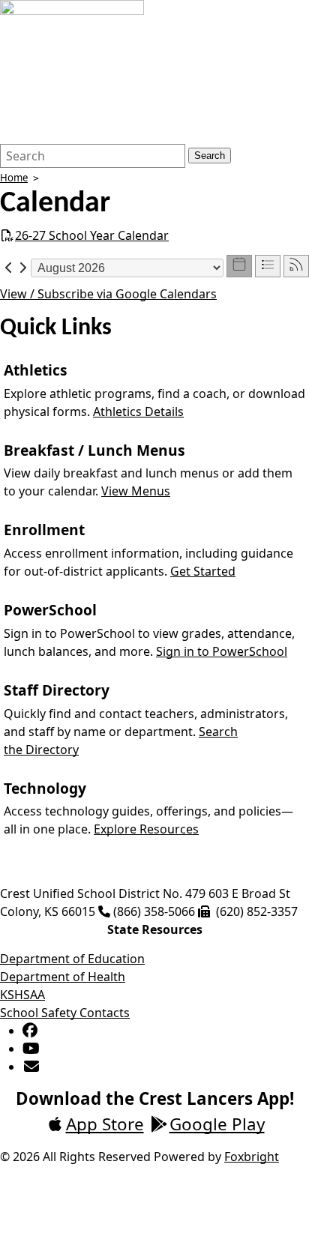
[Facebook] (30, 1030)
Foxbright (251, 1156)
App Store (105, 1124)
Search (209, 155)
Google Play (217, 1124)
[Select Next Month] (22, 267)
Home (14, 177)
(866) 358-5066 (154, 911)
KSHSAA (22, 994)
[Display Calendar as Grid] (239, 266)
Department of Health (62, 976)
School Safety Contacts (65, 1012)
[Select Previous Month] (9, 267)
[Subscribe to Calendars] (296, 266)
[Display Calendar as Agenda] (267, 266)
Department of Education (72, 958)
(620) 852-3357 (257, 911)
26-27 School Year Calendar (92, 235)
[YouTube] (31, 1048)
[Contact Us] (31, 1066)
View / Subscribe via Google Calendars (108, 294)
